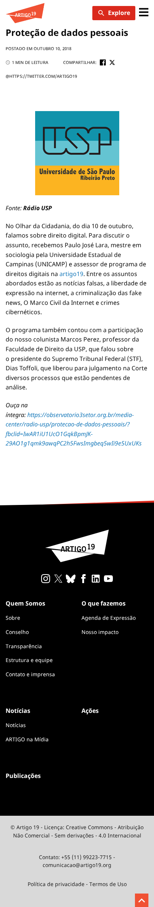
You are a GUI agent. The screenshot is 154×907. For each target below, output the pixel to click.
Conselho (17, 631)
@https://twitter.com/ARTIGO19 (41, 76)
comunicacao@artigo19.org (77, 864)
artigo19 (71, 274)
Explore (119, 13)
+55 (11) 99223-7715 (86, 857)
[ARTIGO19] (25, 13)
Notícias (16, 725)
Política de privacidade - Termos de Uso (77, 884)
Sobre (13, 617)
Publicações (23, 776)
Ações (90, 711)
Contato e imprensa (30, 674)
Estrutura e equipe (29, 660)
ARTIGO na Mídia (27, 739)
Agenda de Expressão (108, 617)
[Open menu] (143, 13)
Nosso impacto (99, 631)
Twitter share (112, 62)
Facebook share (103, 62)
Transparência (24, 646)
